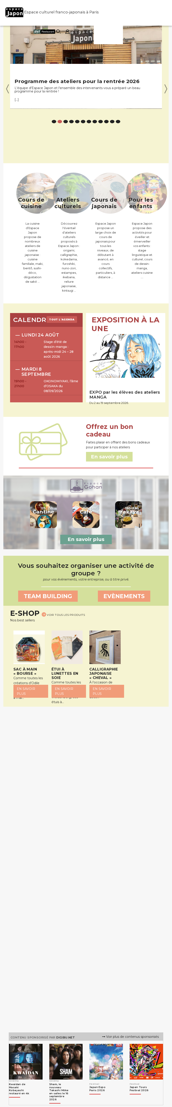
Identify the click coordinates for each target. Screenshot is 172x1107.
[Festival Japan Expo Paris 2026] (100, 1096)
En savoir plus (86, 539)
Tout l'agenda (61, 319)
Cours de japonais (104, 202)
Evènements (124, 596)
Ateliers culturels (67, 202)
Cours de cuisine (31, 202)
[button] (7, 88)
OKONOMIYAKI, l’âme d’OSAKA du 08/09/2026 (61, 386)
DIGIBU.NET (65, 1037)
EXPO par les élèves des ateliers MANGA (124, 395)
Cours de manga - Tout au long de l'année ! (74, 81)
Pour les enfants (141, 202)
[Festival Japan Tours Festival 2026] (141, 1096)
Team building (48, 596)
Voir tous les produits (65, 614)
